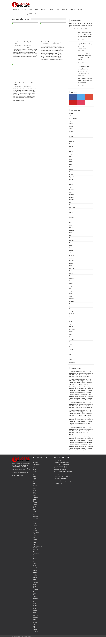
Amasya (71, 126)
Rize (70, 304)
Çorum (71, 172)
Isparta (71, 227)
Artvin (71, 136)
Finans (57, 9)
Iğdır (70, 225)
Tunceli (71, 349)
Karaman (71, 243)
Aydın (70, 139)
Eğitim (43, 9)
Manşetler (16, 9)
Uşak (70, 352)
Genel (70, 210)
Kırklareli (71, 258)
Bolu (70, 159)
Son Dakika (72, 329)
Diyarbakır (72, 177)
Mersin (71, 283)
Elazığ (70, 192)
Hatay (70, 222)
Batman (71, 146)
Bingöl (71, 154)
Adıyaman (72, 116)
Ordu (70, 296)
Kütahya (71, 268)
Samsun (71, 311)
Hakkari (71, 220)
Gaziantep (72, 207)
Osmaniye (71, 298)
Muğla (70, 286)
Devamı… (21, 475)
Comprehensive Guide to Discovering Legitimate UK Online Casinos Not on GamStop (63, 476)
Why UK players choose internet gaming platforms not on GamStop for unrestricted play (85, 68)
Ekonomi (50, 9)
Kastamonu (72, 248)
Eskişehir (71, 199)
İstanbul (71, 230)
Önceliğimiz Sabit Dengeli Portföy (51, 42)
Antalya (71, 131)
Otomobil (72, 9)
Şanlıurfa (71, 314)
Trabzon (71, 347)
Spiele (70, 334)
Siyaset (24, 9)
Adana (71, 113)
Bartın (71, 144)
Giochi (71, 212)
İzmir (70, 232)
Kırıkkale (71, 255)
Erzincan (71, 194)
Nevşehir (71, 291)
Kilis (70, 253)
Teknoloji (71, 342)
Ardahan (71, 133)
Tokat (70, 344)
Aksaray (71, 123)
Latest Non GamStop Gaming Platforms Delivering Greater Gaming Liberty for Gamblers (80, 25)
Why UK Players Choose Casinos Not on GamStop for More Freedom (85, 44)
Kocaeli (71, 263)
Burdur (71, 161)
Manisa (71, 276)
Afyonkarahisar (73, 118)
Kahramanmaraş (73, 238)
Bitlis (70, 156)
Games (71, 205)
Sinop (70, 319)
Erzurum (71, 197)
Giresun (71, 215)
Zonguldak (72, 362)
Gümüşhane (72, 217)
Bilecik (71, 151)
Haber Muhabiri (17, 45)
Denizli (71, 174)
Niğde (70, 293)
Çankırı (71, 169)
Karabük (71, 240)
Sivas (70, 321)
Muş (70, 288)
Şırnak (71, 326)
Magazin (64, 9)
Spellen (71, 331)
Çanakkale (72, 166)
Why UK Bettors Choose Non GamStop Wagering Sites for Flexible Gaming (85, 80)
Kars (70, 245)
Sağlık (80, 9)
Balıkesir (71, 141)
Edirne (71, 184)
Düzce (70, 182)
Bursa (70, 164)
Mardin (71, 281)
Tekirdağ (71, 339)
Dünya (36, 9)
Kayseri (71, 250)
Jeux (70, 235)
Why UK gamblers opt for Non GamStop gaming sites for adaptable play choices (85, 34)
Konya (71, 265)
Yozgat (71, 359)
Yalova (71, 357)
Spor (30, 9)
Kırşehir (71, 260)
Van (70, 354)
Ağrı (70, 121)
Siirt (70, 316)
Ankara (71, 128)
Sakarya (71, 309)
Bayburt (71, 149)
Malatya (71, 273)
